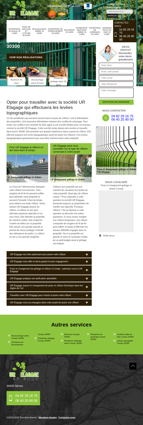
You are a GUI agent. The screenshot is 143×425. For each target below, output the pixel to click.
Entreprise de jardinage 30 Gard (95, 31)
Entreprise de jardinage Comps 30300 (98, 336)
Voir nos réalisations (25, 57)
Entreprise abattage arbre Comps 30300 (73, 342)
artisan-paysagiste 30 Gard (119, 31)
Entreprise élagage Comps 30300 (46, 339)
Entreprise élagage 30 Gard (14, 31)
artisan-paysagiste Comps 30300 (125, 342)
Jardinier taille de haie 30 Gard (107, 31)
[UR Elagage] (24, 371)
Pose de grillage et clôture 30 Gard (26, 31)
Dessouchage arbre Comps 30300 (20, 337)
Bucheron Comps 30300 (72, 335)
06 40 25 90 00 (126, 38)
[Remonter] (132, 366)
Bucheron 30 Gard (69, 31)
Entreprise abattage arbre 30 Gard (82, 31)
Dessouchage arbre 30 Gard (39, 31)
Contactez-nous (67, 417)
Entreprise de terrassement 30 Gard (55, 31)
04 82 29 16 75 (126, 31)
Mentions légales (48, 417)
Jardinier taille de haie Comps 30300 (125, 335)
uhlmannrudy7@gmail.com (63, 6)
